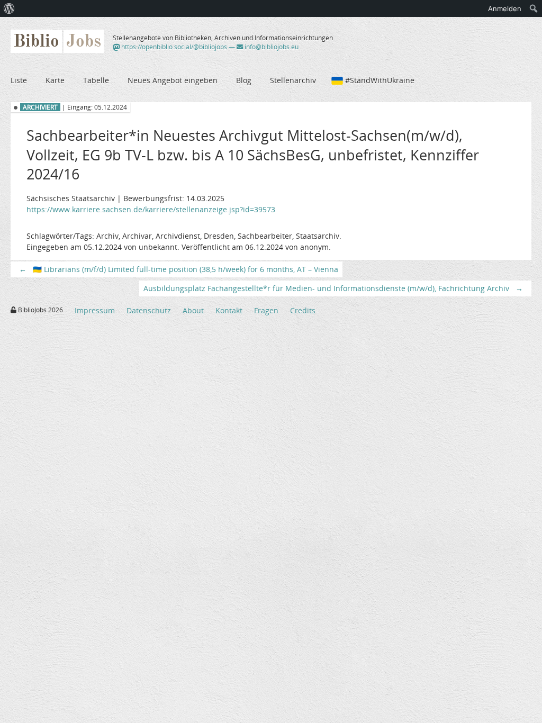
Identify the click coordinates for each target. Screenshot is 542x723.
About (193, 310)
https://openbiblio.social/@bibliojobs (173, 46)
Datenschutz (149, 310)
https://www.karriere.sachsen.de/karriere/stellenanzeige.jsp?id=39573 (150, 209)
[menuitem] (9, 8)
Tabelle (96, 80)
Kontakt (228, 310)
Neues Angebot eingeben (173, 80)
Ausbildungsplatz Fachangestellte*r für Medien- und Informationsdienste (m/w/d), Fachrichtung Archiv (333, 288)
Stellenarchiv (293, 80)
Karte (55, 80)
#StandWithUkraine (379, 80)
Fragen (266, 310)
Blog (243, 80)
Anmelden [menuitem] (504, 8)
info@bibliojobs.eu (271, 46)
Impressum (95, 310)
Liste (19, 80)
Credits (302, 310)
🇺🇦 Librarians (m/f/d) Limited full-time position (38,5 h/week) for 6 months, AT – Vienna (178, 269)
